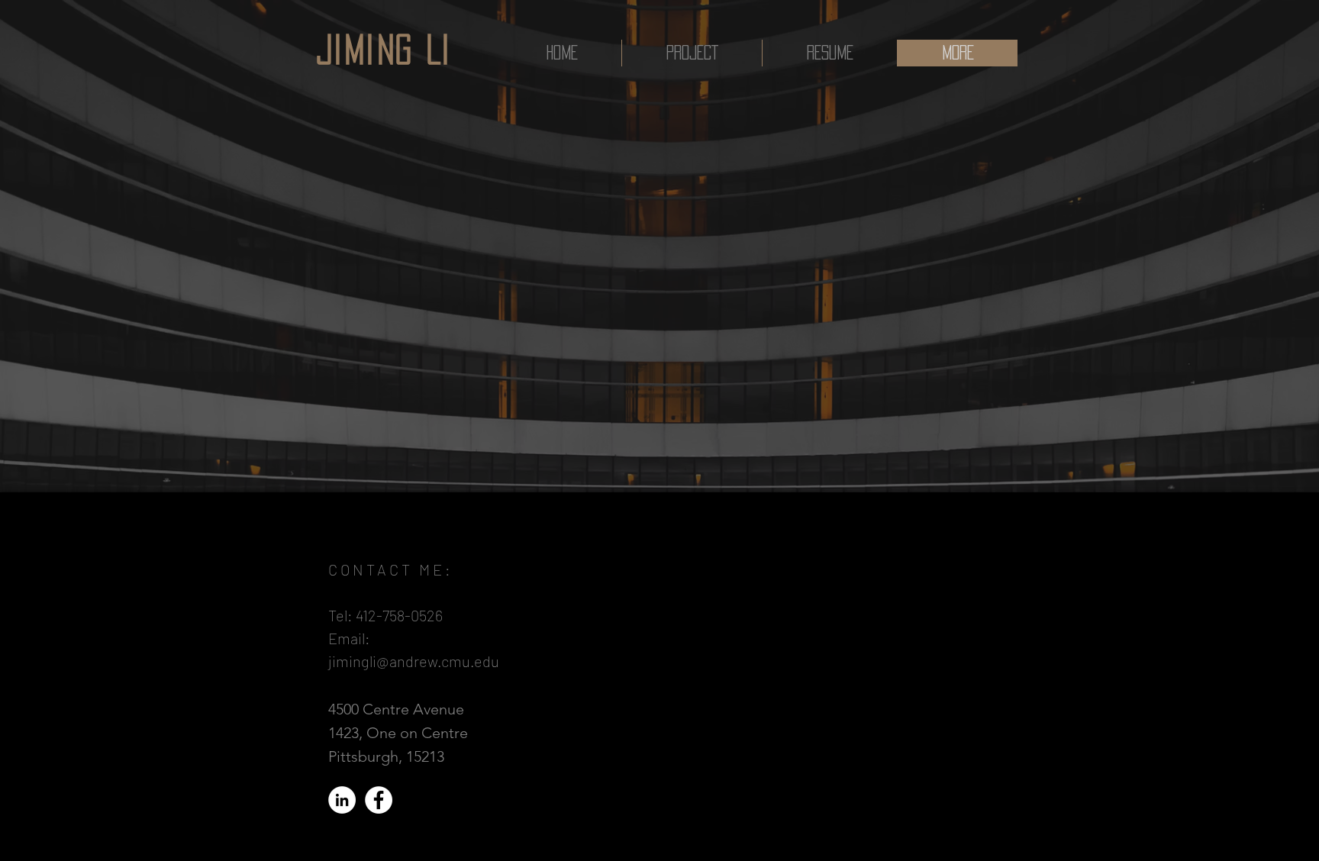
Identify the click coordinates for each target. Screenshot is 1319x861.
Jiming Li (384, 49)
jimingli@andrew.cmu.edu (413, 661)
